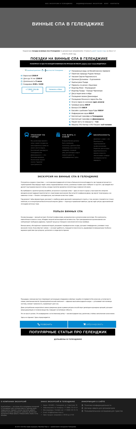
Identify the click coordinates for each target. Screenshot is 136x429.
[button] (23, 70)
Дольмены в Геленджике (68, 339)
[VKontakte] (118, 427)
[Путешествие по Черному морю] (20, 4)
